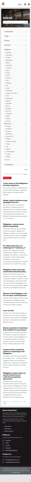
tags (6, 36)
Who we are (7, 426)
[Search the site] (26, 22)
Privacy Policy (16, 472)
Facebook (8, 440)
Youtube (7, 445)
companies (9, 164)
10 (17, 401)
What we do (7, 428)
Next (5, 403)
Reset (26, 169)
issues (6, 40)
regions (7, 49)
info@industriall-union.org (12, 459)
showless (6, 159)
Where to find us (8, 431)
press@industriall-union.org (12, 462)
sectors (7, 45)
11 (20, 401)
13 (24, 401)
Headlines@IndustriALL (11, 450)
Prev (4, 401)
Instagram (8, 448)
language (8, 31)
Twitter (7, 443)
